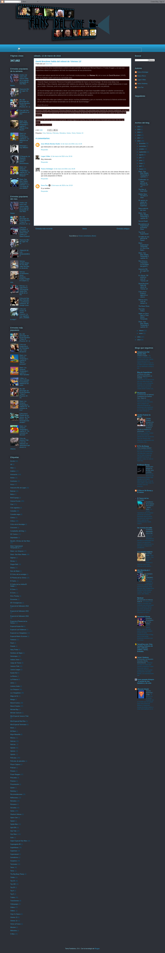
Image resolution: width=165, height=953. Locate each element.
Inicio (84, 229)
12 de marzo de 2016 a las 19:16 (61, 156)
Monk (12, 728)
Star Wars (13, 834)
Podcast (13, 768)
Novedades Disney (143, 616)
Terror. (12, 871)
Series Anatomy (142, 83)
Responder (44, 150)
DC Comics (14, 534)
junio (141, 160)
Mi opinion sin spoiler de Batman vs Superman (143, 203)
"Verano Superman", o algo (149, 692)
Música (12, 738)
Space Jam (14, 817)
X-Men (12, 934)
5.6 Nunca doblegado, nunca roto (149, 531)
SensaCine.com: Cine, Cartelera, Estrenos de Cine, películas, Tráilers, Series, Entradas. (145, 647)
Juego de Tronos (15, 663)
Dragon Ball (14, 564)
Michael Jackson (15, 713)
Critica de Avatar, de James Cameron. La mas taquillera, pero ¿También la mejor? (19, 314)
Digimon (13, 558)
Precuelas (13, 778)
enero (141, 333)
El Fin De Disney (143, 446)
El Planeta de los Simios (18, 578)
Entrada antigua (123, 229)
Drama (12, 568)
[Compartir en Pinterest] (57, 130)
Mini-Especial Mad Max (18, 721)
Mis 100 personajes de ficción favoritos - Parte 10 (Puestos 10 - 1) (25, 103)
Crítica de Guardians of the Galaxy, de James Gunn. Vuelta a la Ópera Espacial (25, 232)
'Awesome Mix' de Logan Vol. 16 (24, 90)
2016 (139, 141)
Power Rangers (15, 774)
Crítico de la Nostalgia (17, 524)
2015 (139, 337)
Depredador (14, 537)
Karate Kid (13, 673)
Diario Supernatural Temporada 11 (16, 547)
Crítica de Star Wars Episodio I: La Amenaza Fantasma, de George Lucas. (24, 301)
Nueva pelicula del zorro (143, 209)
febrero (141, 330)
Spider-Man (14, 824)
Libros (12, 683)
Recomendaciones (16, 794)
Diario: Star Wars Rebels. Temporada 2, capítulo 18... (144, 324)
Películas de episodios (17, 761)
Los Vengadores (15, 693)
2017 (139, 138)
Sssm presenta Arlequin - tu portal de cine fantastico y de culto (145, 681)
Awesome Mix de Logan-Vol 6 (144, 270)
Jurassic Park (14, 666)
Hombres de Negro (16, 653)
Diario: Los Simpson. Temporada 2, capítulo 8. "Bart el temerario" (24, 359)
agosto (141, 155)
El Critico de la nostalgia (18, 574)
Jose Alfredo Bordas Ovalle (50, 144)
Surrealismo (14, 857)
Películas (56, 133)
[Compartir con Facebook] (55, 130)
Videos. (12, 911)
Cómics (12, 517)
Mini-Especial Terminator (18, 724)
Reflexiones (14, 798)
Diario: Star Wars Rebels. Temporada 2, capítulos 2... (144, 174)
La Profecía (14, 679)
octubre (141, 149)
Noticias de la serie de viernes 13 (143, 301)
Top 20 (12, 887)
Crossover (13, 527)
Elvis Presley (14, 596)
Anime (12, 478)
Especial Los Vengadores (18, 633)
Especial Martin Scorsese (18, 636)
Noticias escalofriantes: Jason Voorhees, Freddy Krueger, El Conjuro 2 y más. (20, 277)
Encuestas (13, 599)
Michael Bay (14, 709)
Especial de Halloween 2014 (19, 606)
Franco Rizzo (141, 76)
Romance (13, 804)
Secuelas (13, 808)
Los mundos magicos (144, 552)
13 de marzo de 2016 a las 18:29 (64, 169)
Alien (12, 468)
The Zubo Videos (142, 310)
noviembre (142, 146)
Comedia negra (15, 514)
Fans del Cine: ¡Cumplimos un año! (24, 112)
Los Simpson (14, 689)
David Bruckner (114, 75)
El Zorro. (13, 593)
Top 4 (12, 891)
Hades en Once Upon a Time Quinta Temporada (144, 316)
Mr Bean (13, 731)
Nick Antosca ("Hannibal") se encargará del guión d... (144, 263)
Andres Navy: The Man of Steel (143, 195)
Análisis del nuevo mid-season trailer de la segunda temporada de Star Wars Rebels (19, 80)
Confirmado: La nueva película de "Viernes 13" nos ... (143, 183)
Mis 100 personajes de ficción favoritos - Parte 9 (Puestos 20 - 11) (25, 393)
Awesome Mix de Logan (18, 488)
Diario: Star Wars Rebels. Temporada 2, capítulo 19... (144, 255)
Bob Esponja (14, 498)
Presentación (14, 784)
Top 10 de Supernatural (143, 233)
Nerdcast (140, 598)
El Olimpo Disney (143, 465)
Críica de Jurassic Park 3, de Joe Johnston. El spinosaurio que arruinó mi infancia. (20, 444)
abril (140, 166)
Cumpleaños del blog (17, 531)
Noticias (49, 133)
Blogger (97, 948)
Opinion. (13, 751)
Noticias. (13, 744)
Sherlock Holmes (15, 814)
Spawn (12, 821)
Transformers (14, 901)
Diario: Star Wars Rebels (18, 554)
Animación (13, 474)
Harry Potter (14, 649)
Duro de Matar (15, 571)
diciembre (142, 143)
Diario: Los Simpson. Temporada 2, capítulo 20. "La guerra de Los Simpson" (25, 171)
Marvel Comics (15, 703)
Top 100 (12, 884)
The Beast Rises (144, 306)
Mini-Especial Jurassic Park (19, 716)
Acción (12, 461)
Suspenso (13, 861)
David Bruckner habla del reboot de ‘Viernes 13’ (143, 286)
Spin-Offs (13, 827)
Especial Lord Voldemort (18, 629)
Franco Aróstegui (47, 169)
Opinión (12, 748)
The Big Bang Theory (17, 874)
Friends (12, 646)
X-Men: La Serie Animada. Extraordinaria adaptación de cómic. (24, 381)
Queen (12, 788)
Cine (44, 133)
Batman (12, 491)
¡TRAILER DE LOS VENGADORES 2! (25, 253)
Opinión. (13, 754)
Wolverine (13, 930)
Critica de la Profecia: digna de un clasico (143, 294)
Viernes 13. (14, 921)
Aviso (12, 484)
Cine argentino (15, 508)
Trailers (12, 897)
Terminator (13, 864)
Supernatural (14, 854)
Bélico (12, 494)
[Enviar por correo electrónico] (48, 130)
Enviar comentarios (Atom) (87, 236)
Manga (12, 699)
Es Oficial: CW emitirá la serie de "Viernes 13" (143, 278)
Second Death (143, 221)
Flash (12, 643)
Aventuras (13, 481)
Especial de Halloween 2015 (19, 611)
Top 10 (12, 881)
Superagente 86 (15, 844)
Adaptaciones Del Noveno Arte (143, 353)
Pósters (12, 771)
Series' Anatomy (143, 657)
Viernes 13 (79, 133)
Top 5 (12, 894)
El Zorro (12, 589)
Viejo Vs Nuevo (15, 914)
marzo (141, 169)
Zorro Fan (44, 185)
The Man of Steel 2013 (143, 190)
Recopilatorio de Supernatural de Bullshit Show (144, 226)
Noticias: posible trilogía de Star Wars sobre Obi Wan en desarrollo (24, 264)
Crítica (12, 521)
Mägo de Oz (14, 696)
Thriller (12, 877)
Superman (13, 851)
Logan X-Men (45, 156)
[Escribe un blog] (50, 130)
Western (13, 927)
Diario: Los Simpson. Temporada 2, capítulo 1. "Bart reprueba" (24, 371)
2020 (139, 129)
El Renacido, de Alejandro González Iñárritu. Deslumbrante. (25, 160)
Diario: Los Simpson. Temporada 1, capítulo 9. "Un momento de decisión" (24, 430)
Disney (12, 561)
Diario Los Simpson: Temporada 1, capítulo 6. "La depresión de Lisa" (24, 138)
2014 (139, 340)
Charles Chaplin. (142, 355)
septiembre (143, 152)
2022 (139, 127)
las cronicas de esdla (144, 528)
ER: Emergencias (16, 603)
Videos (12, 907)
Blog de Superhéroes (144, 372)
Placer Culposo (15, 764)
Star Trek (13, 831)
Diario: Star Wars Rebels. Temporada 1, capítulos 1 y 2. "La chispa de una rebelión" (25, 184)
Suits (12, 837)
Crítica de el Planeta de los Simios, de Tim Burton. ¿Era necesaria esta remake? (24, 418)
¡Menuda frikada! (143, 689)
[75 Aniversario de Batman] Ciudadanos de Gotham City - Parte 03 (145, 396)
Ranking (13, 791)
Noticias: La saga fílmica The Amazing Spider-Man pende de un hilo (24, 290)
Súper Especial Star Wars (18, 841)
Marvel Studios (15, 706)
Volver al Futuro (15, 924)
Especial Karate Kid (16, 626)
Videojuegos (14, 904)
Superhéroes (14, 847)
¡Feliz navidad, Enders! (144, 448)
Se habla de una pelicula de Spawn (144, 238)
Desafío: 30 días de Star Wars (20, 541)
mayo (141, 163)
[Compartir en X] (52, 130)
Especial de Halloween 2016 (19, 616)
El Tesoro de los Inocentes (143, 499)
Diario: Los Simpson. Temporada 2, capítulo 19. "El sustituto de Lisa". (25, 405)
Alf (11, 464)
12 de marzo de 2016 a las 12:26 (71, 144)
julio (140, 157)
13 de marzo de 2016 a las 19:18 (62, 185)
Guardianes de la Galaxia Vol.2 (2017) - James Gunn (150, 505)
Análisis (12, 471)
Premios (13, 781)
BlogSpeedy (141, 393)
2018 (139, 135)
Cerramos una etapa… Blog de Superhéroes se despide (144, 376)
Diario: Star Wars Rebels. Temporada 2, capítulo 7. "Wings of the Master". (24, 125)
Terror (73, 133)
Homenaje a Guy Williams (24, 146)
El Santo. (13, 581)
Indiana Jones (14, 659)
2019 (139, 132)
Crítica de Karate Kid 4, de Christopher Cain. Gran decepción (24, 348)
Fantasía (13, 639)
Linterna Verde (15, 686)
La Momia (13, 676)
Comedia (13, 511)
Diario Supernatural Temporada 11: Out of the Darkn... (144, 246)
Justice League (15, 669)
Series (69, 133)
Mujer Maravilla (15, 734)
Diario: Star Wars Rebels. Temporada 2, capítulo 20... (144, 215)
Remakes (63, 133)
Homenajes (14, 656)
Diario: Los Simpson (16, 551)
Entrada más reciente (44, 229)
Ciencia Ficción (15, 501)
